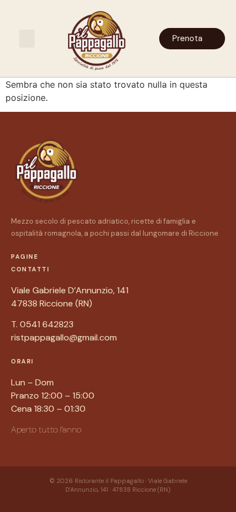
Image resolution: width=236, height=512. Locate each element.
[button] (27, 39)
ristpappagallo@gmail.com (64, 337)
